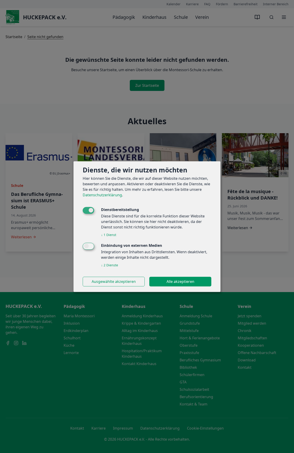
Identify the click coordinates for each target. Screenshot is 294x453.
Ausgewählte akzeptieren (114, 281)
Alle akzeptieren (180, 281)
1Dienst (108, 235)
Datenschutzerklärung (102, 194)
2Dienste (109, 265)
